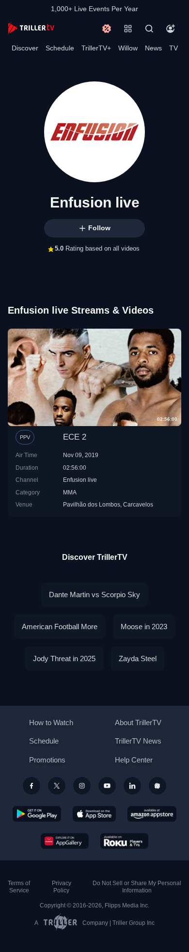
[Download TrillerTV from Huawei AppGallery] (65, 841)
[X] (56, 785)
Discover (25, 48)
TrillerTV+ (96, 48)
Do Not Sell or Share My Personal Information (137, 887)
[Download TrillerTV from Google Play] (37, 814)
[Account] (170, 28)
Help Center (134, 760)
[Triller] (157, 785)
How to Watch (51, 722)
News (153, 48)
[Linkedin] (132, 785)
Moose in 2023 (144, 626)
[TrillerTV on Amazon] (151, 814)
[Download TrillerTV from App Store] (94, 814)
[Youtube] (107, 785)
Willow (128, 48)
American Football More (59, 626)
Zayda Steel (138, 658)
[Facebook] (31, 785)
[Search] (149, 28)
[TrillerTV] (31, 28)
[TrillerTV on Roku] (124, 841)
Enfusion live (80, 479)
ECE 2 (74, 437)
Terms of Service (19, 887)
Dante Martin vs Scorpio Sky (94, 594)
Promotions (47, 760)
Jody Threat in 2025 (64, 658)
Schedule (60, 48)
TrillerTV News (138, 741)
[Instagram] (82, 785)
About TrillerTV (138, 722)
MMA (70, 492)
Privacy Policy (61, 887)
